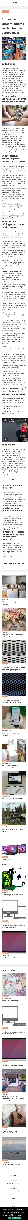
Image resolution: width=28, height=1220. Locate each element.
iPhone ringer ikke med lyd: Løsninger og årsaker (11, 1165)
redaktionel (5, 11)
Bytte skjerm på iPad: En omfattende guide (10, 767)
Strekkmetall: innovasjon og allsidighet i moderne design (11, 701)
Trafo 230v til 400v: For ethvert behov (12, 830)
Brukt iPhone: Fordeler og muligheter (10, 734)
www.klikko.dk (15, 1191)
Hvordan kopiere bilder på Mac (12, 958)
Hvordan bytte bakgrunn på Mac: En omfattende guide (13, 926)
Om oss (14, 1206)
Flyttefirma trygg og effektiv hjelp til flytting (13, 603)
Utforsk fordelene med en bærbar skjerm (13, 863)
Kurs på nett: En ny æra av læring (13, 798)
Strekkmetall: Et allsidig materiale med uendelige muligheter (13, 668)
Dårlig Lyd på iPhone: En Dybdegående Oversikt (10, 1132)
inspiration (4, 597)
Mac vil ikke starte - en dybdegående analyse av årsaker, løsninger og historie (13, 1098)
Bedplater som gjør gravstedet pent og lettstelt (12, 636)
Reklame (14, 1204)
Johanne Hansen (19, 15)
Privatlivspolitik (16, 1217)
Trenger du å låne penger (10, 1001)
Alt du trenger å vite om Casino (13, 895)
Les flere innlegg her (14, 563)
